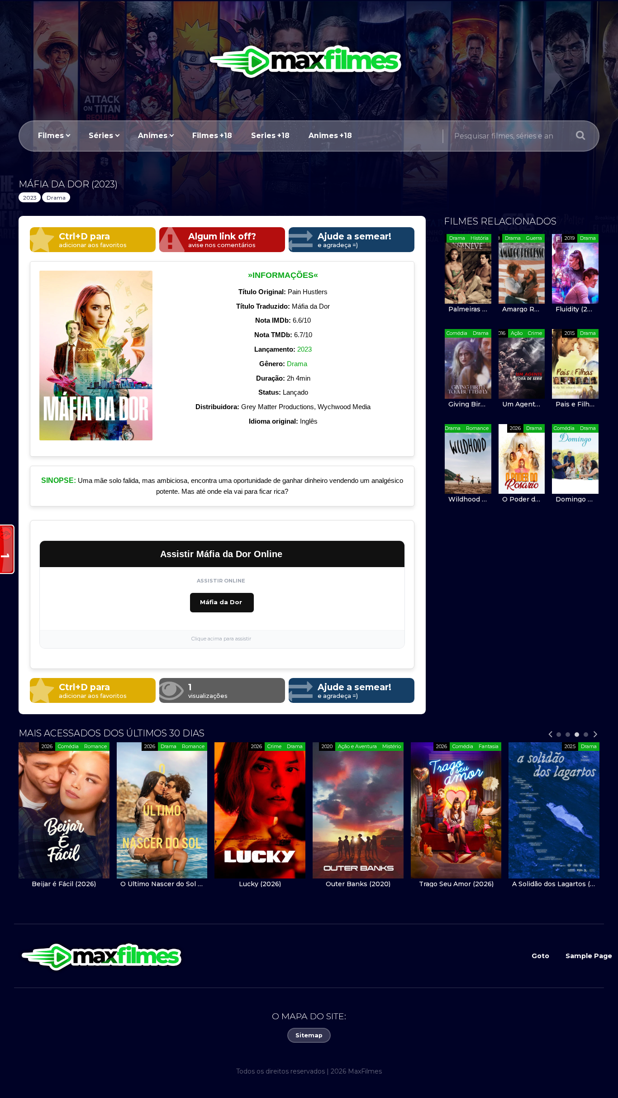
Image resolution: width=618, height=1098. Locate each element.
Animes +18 (330, 135)
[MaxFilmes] (309, 60)
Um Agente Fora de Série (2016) (522, 404)
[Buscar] (580, 136)
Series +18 (270, 135)
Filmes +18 (212, 135)
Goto (540, 956)
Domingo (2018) (575, 499)
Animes (152, 135)
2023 (30, 197)
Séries (101, 135)
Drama (56, 197)
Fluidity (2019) (575, 309)
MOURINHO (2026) (502, 884)
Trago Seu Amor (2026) (208, 884)
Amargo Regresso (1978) (522, 309)
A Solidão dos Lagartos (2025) (306, 884)
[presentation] (550, 734)
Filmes (51, 135)
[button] (558, 734)
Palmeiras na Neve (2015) (468, 309)
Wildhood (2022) (468, 499)
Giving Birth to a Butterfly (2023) (468, 404)
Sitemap (309, 1035)
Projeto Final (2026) (404, 884)
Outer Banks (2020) (110, 884)
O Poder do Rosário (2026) (522, 499)
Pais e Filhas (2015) (575, 404)
